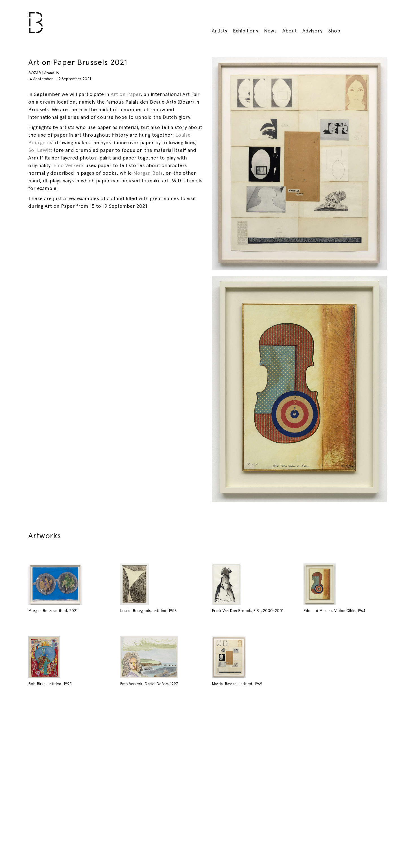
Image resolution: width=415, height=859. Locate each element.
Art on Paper (126, 94)
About (289, 31)
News (270, 31)
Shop (334, 31)
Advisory (312, 31)
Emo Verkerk (68, 165)
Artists (219, 31)
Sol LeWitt (40, 150)
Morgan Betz (148, 173)
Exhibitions (245, 31)
